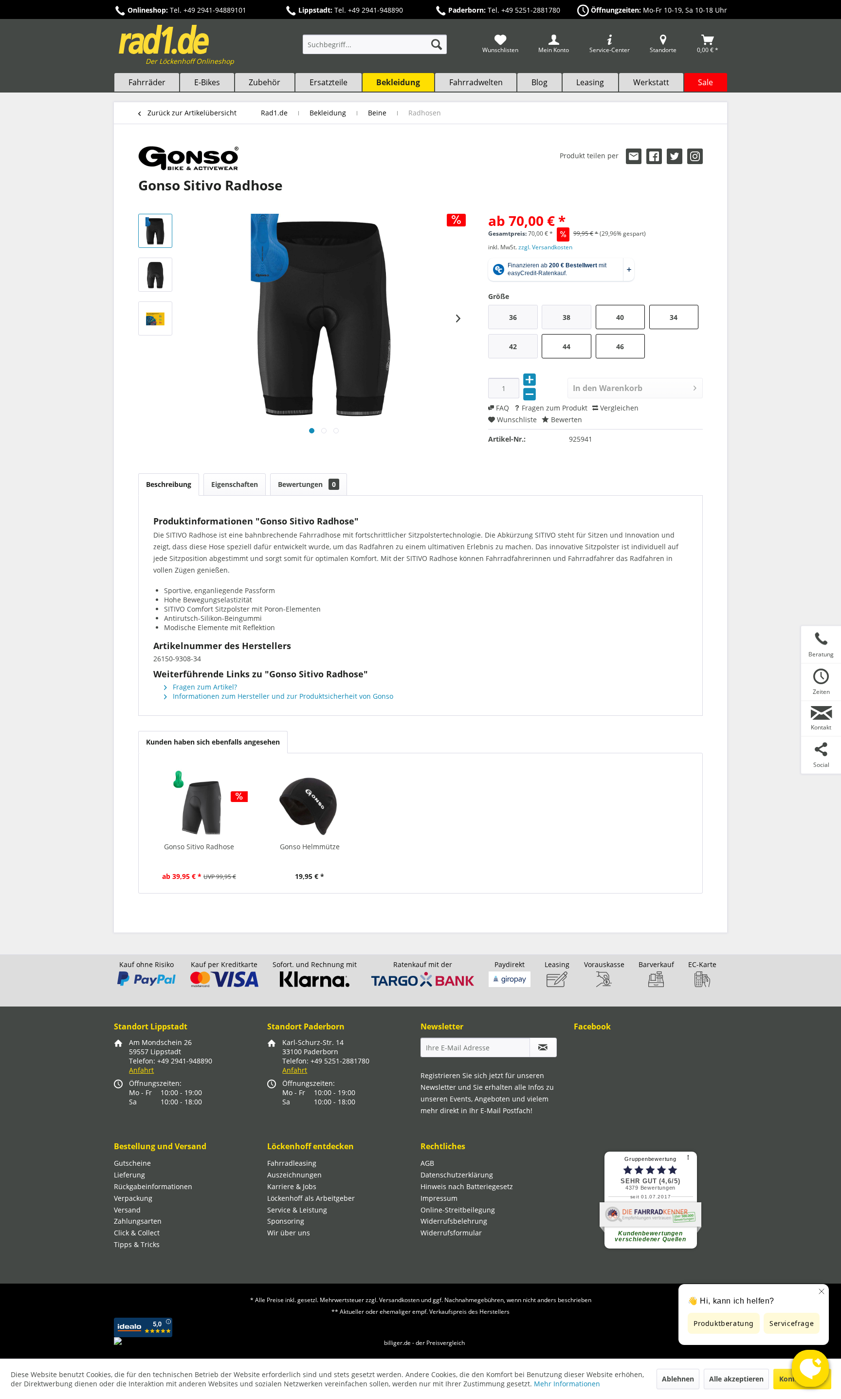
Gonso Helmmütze (310, 846)
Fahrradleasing (291, 1163)
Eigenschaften (234, 484)
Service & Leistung (297, 1209)
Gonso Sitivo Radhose (199, 846)
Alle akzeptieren (736, 1378)
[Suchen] (436, 44)
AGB (427, 1163)
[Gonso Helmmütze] (310, 803)
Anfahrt (141, 1070)
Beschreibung (168, 484)
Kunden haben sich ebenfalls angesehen (213, 741)
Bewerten (565, 419)
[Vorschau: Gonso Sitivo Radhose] (155, 231)
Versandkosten (399, 1300)
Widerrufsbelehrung (453, 1221)
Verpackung (133, 1198)
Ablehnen (678, 1378)
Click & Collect (137, 1232)
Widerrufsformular (451, 1232)
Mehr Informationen (567, 1383)
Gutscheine (132, 1163)
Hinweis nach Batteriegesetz (466, 1186)
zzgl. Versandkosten (545, 247)
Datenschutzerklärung (456, 1174)
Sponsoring (285, 1221)
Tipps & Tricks (137, 1244)
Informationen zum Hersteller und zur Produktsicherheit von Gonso (282, 696)
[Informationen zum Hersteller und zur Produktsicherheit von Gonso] (188, 158)
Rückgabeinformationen (153, 1186)
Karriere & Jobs (291, 1186)
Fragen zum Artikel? (204, 686)
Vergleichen (618, 407)
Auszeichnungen (294, 1174)
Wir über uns (288, 1232)
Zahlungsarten (138, 1221)
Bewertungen (307, 484)
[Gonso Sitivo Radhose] (199, 803)
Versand (127, 1209)
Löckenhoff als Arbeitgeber (311, 1198)
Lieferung (129, 1174)
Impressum (438, 1198)
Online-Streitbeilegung (457, 1209)
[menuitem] (375, 49)
